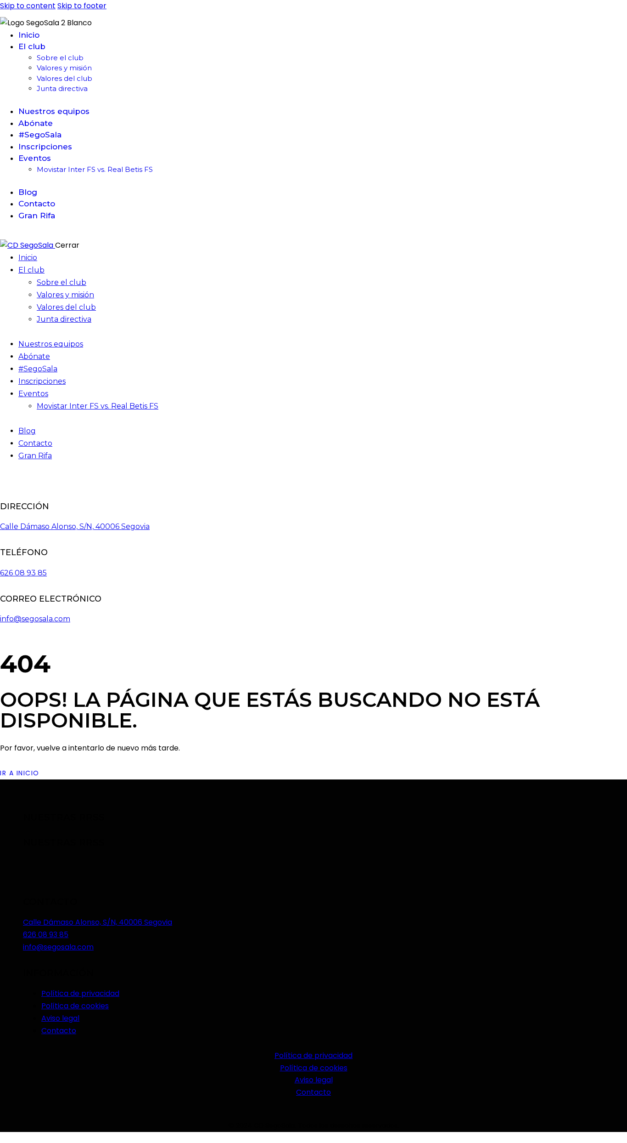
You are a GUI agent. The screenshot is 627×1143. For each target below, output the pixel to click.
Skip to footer (81, 5)
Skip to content (28, 5)
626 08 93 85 (23, 573)
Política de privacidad (313, 1055)
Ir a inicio (19, 773)
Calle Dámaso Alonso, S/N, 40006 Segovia (75, 526)
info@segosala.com (35, 618)
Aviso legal (314, 1080)
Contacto (313, 1092)
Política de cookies (313, 1068)
